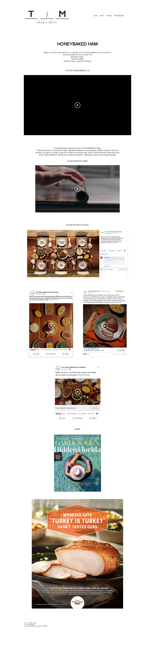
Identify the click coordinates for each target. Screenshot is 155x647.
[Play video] (77, 105)
